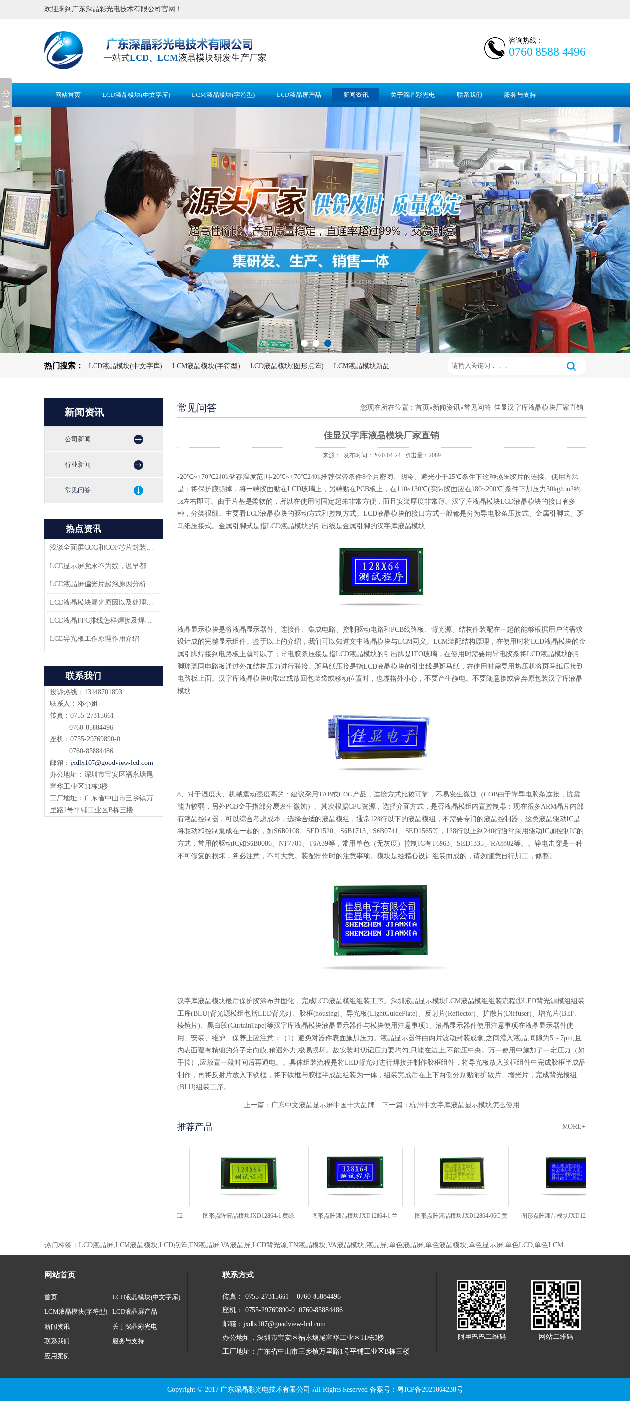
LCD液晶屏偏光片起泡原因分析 (98, 584)
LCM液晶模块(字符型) (223, 94)
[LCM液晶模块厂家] (315, 230)
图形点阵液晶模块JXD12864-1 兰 (335, 1215)
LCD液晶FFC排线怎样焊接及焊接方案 (102, 620)
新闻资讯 (356, 94)
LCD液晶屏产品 (299, 94)
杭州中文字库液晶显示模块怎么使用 (465, 1105)
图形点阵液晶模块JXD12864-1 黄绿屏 (229, 1219)
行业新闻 (78, 464)
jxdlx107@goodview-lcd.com (111, 762)
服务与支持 (520, 94)
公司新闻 (78, 439)
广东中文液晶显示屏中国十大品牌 (323, 1105)
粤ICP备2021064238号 (430, 1389)
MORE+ (574, 1126)
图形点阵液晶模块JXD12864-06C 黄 (442, 1215)
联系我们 (469, 94)
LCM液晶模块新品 (362, 366)
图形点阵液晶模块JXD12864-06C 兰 (548, 1215)
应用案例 (57, 1356)
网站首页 (68, 94)
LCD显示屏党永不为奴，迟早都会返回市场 (102, 566)
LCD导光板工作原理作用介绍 (94, 638)
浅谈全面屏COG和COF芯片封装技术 (102, 547)
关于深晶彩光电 (412, 94)
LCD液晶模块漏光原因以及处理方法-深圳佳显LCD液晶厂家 (102, 602)
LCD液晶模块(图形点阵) (287, 366)
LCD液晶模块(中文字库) (136, 94)
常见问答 (78, 490)
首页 (422, 407)
